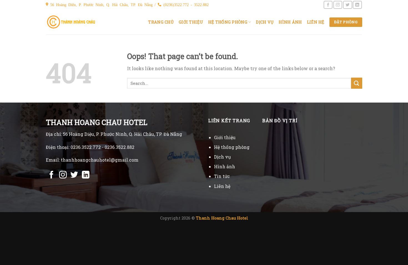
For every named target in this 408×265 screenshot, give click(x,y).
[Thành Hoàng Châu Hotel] (71, 22)
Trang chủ (161, 22)
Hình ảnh (290, 22)
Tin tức (222, 176)
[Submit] (356, 83)
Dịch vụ (265, 22)
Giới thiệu (191, 22)
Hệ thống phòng (227, 22)
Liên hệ (315, 22)
